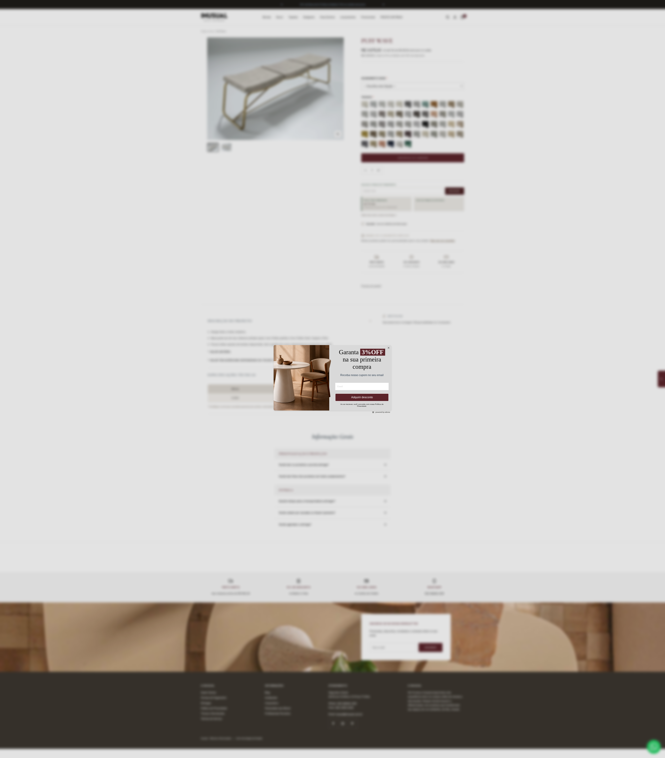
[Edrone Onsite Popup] (332, 379)
